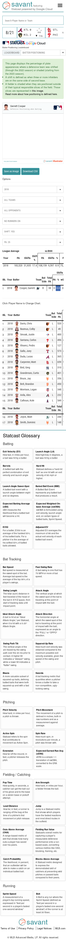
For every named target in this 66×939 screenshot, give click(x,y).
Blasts (6, 673)
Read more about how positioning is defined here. (31, 94)
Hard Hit (40, 465)
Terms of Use (8, 928)
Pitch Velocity (10, 709)
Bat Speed (8, 567)
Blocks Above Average (47, 859)
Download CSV (30, 171)
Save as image (11, 171)
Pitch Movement (44, 709)
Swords (39, 673)
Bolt (38, 893)
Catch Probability (12, 859)
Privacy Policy (26, 928)
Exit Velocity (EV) (12, 451)
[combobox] (33, 20)
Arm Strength (42, 782)
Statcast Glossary (21, 435)
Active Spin (8, 733)
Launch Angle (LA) (45, 451)
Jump (38, 806)
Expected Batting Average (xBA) (16, 505)
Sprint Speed (9, 893)
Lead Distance (10, 806)
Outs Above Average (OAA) (13, 831)
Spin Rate (40, 733)
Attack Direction (44, 614)
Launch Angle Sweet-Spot (16, 486)
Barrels (6, 465)
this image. (38, 90)
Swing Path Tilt (10, 643)
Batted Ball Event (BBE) (48, 486)
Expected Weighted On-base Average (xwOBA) (48, 505)
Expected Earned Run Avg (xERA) (49, 752)
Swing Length (10, 590)
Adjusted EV (42, 527)
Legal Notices (44, 928)
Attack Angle (42, 590)
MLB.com (60, 928)
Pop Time (7, 782)
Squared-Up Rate (44, 643)
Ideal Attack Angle (12, 614)
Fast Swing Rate (44, 567)
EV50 (5, 527)
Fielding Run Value (45, 829)
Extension (8, 750)
